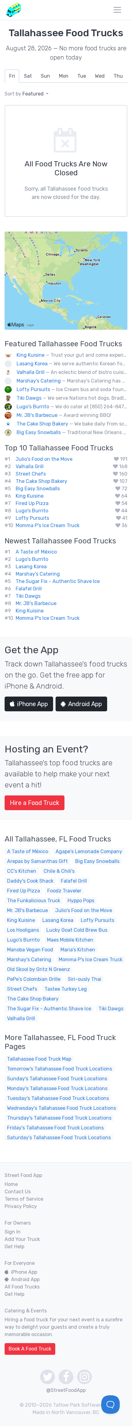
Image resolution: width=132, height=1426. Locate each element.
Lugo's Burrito (33, 407)
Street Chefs (31, 474)
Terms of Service (24, 1199)
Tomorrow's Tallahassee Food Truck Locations (59, 1069)
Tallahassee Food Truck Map (39, 1059)
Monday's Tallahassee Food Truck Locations (57, 1088)
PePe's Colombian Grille (33, 979)
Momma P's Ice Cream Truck (48, 525)
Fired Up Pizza (32, 503)
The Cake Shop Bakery (42, 424)
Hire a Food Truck (34, 802)
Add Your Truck (22, 1239)
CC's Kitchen (21, 871)
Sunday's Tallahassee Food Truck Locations (57, 1079)
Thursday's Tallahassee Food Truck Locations (59, 1118)
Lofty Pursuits (33, 389)
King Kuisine (31, 355)
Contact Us (18, 1192)
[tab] (12, 76)
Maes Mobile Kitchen (70, 940)
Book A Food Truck (30, 1349)
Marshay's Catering (39, 381)
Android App (85, 704)
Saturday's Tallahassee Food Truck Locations (59, 1137)
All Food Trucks (22, 1287)
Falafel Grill (29, 589)
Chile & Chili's (59, 871)
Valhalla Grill (31, 372)
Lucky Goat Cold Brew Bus (76, 930)
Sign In (13, 1232)
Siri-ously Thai (84, 979)
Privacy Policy (21, 1206)
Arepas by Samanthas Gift (37, 861)
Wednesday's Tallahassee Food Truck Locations (61, 1108)
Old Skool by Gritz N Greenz (38, 969)
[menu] (117, 10)
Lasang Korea (32, 364)
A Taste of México (36, 552)
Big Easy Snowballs (39, 432)
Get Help (14, 1246)
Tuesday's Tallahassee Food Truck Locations (58, 1098)
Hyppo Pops (81, 900)
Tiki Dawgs (29, 398)
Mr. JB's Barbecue (37, 415)
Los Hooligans (23, 930)
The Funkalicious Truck (33, 900)
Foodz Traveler (64, 891)
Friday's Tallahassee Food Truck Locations (55, 1128)
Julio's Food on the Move (44, 459)
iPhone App (32, 704)
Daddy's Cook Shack (30, 881)
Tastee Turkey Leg (66, 989)
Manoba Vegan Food (30, 950)
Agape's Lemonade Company (89, 851)
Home (11, 1184)
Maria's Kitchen (77, 950)
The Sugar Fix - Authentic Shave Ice (58, 581)
